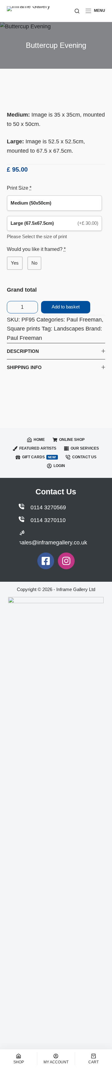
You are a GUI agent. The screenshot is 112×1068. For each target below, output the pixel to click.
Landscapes (69, 329)
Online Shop (72, 439)
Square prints (23, 329)
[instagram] (66, 560)
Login (59, 466)
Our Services (85, 448)
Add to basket (66, 306)
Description (23, 351)
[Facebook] (45, 560)
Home (39, 439)
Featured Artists (37, 448)
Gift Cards (39, 457)
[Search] (77, 11)
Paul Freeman (84, 320)
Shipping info (24, 367)
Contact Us (84, 457)
